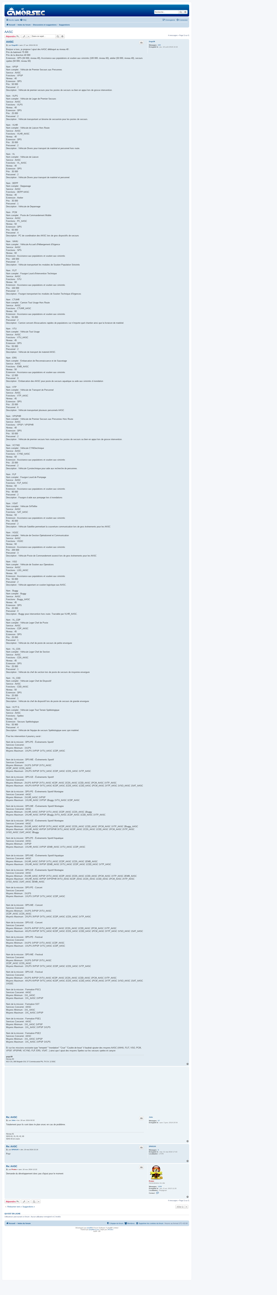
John (151, 1117)
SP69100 (152, 1146)
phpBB (89, 1228)
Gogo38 (152, 41)
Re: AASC (11, 1117)
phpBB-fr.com (94, 1229)
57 (159, 1121)
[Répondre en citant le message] (141, 42)
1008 (160, 1186)
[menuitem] (23, 20)
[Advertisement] (97, 1091)
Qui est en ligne (12, 1214)
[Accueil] (26, 10)
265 (159, 45)
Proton (151, 1181)
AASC (8, 32)
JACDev (110, 1229)
